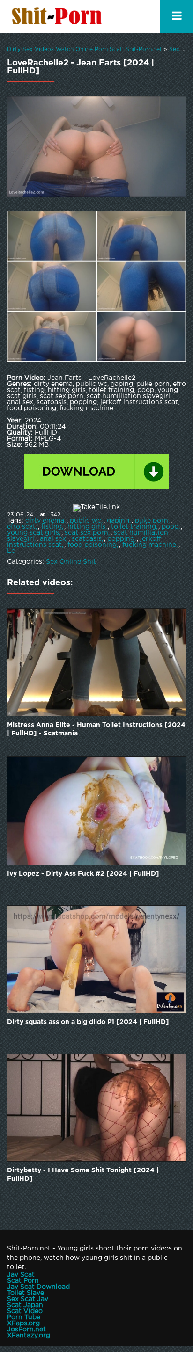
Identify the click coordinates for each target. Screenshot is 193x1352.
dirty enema (44, 520)
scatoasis (87, 539)
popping (120, 539)
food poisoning (92, 545)
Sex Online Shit (71, 562)
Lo (11, 551)
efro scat (21, 527)
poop (170, 527)
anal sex (53, 539)
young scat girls (33, 533)
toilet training (133, 527)
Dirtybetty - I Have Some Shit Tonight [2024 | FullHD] (83, 1175)
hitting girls (86, 527)
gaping (118, 520)
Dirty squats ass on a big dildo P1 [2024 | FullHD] (88, 1022)
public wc (85, 520)
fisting (51, 527)
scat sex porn (86, 533)
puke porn (151, 520)
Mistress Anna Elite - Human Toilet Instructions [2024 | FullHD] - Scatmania (96, 729)
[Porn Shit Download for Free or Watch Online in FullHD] (58, 16)
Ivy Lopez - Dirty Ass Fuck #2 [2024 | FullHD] (83, 874)
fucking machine (149, 545)
